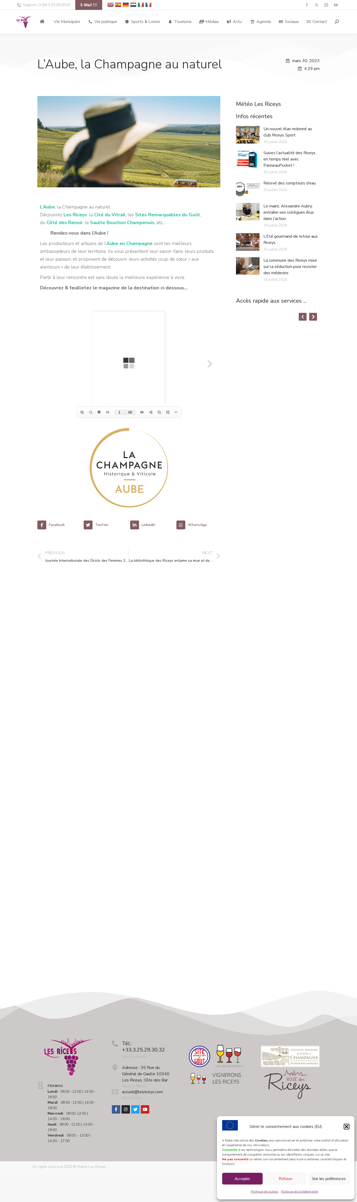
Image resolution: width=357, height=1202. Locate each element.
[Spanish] (119, 5)
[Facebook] (116, 1109)
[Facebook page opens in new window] (307, 5)
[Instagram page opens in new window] (326, 5)
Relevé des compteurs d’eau (289, 183)
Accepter (242, 1178)
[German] (126, 5)
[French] (149, 5)
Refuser (285, 1178)
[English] (111, 5)
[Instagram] (126, 1109)
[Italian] (141, 5)
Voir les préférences (329, 1178)
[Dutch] (134, 5)
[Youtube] (145, 1109)
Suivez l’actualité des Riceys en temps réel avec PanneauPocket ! (289, 159)
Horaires (55, 1086)
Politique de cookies (264, 1191)
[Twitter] (135, 1109)
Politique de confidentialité (299, 1191)
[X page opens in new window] (316, 5)
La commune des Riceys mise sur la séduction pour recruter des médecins (290, 267)
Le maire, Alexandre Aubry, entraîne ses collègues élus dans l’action (288, 212)
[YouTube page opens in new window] (336, 5)
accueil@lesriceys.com (142, 1092)
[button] (346, 1126)
